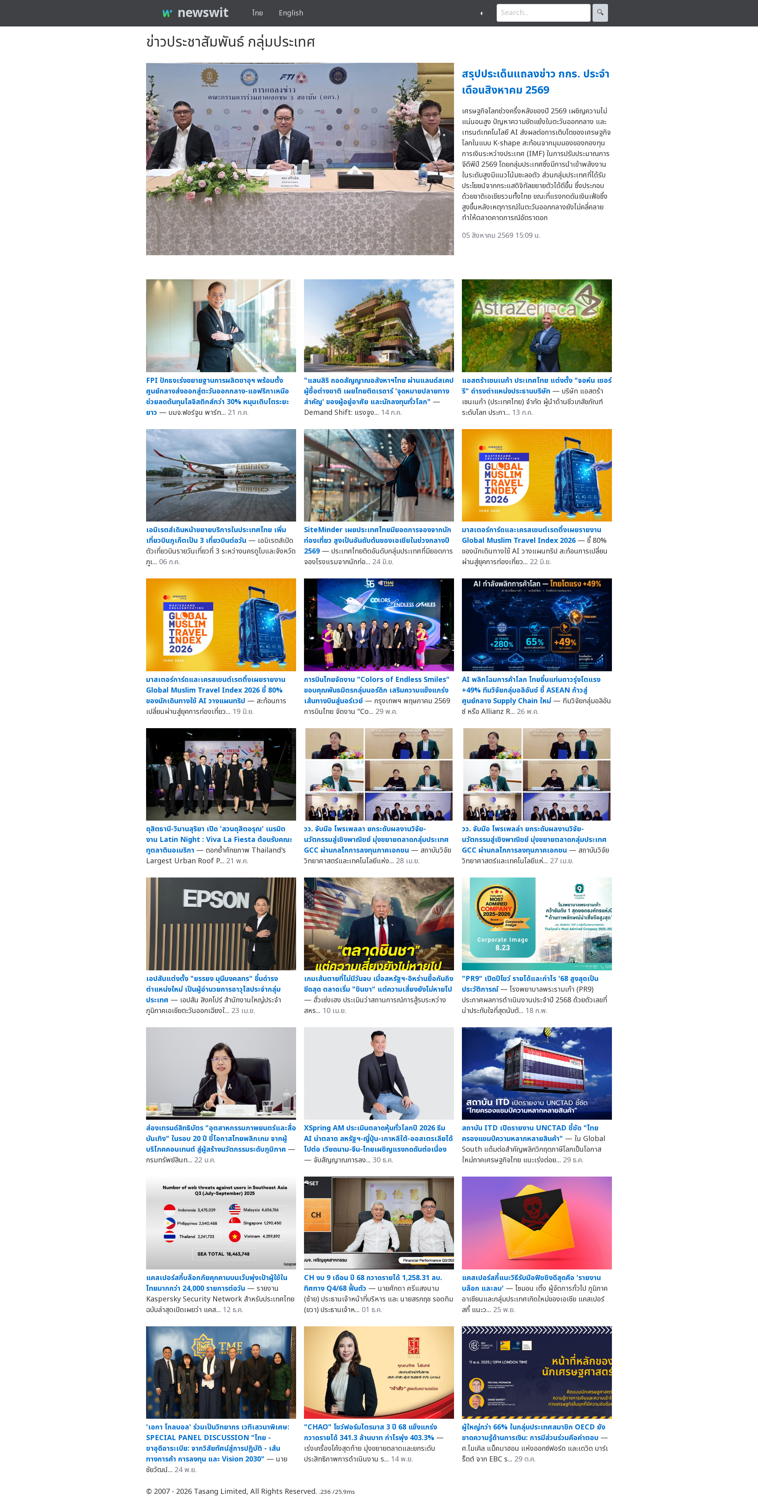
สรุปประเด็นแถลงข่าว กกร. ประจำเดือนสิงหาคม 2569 (536, 82)
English (291, 13)
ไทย (257, 13)
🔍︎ (600, 13)
